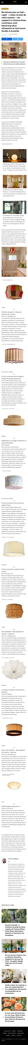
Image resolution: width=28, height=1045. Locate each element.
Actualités (7, 1031)
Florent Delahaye (13, 34)
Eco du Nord (9, 1039)
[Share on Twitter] (18, 39)
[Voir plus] (25, 39)
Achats (13, 1035)
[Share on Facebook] (6, 39)
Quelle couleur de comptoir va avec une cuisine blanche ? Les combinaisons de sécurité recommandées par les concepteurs (15, 989)
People (14, 1031)
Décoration (5, 8)
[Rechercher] (26, 2)
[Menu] (2, 2)
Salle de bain (12, 1033)
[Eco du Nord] (15, 2)
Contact (19, 1035)
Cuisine (5, 1033)
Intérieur (19, 1031)
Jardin (8, 1035)
